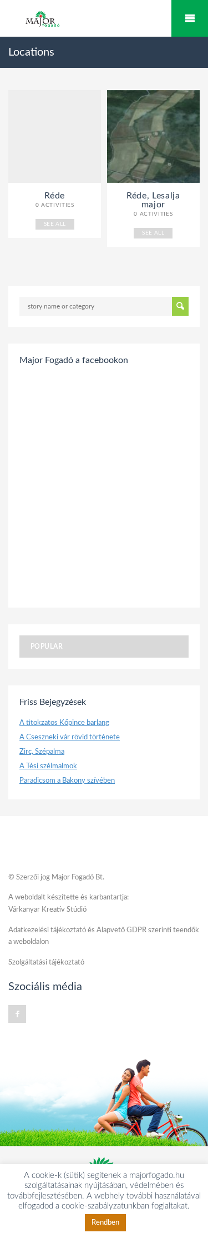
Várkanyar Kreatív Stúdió (47, 909)
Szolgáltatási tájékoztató (46, 962)
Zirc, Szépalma (41, 751)
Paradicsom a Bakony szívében (67, 780)
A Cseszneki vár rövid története (69, 737)
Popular (47, 646)
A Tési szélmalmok (48, 766)
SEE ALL (55, 224)
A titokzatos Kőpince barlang (64, 723)
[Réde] (54, 136)
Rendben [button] (105, 1222)
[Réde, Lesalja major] (153, 136)
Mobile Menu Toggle (189, 18)
